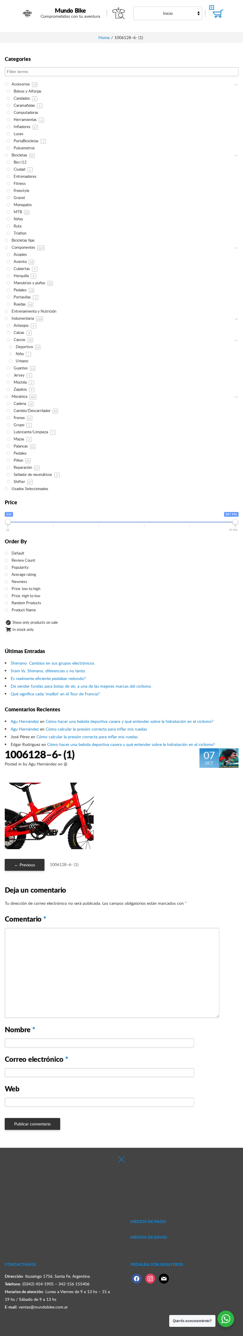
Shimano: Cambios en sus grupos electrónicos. (53, 663)
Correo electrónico (36, 1059)
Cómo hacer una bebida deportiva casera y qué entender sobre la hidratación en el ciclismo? (129, 721)
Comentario (25, 919)
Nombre (20, 1029)
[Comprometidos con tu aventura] (27, 13)
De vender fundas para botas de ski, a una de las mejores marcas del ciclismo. (81, 686)
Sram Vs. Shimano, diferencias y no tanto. (48, 670)
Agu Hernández (25, 721)
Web (12, 1088)
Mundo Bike (70, 10)
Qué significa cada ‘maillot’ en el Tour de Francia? (55, 694)
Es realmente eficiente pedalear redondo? (48, 678)
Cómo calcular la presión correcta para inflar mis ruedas (96, 729)
